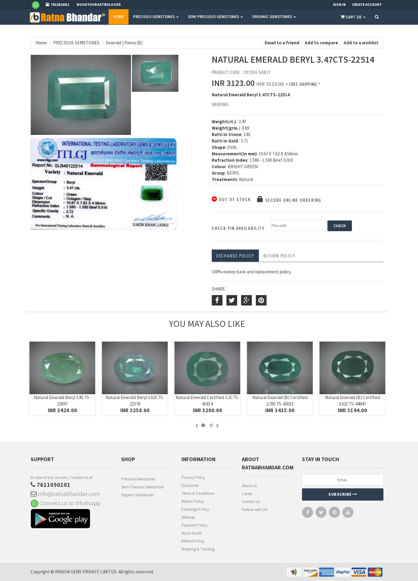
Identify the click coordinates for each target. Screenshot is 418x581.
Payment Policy (194, 525)
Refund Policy (192, 541)
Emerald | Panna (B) (124, 43)
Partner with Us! (254, 509)
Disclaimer (190, 485)
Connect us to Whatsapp (69, 503)
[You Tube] (348, 513)
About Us (249, 485)
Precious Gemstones (138, 479)
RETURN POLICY (279, 255)
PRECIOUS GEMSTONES (154, 16)
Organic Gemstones (137, 495)
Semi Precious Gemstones (142, 487)
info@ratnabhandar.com (68, 494)
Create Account (367, 4)
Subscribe (340, 494)
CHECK (340, 225)
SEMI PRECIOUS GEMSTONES (214, 16)
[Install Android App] (71, 519)
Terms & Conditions (197, 493)
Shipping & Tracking (198, 549)
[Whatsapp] (38, 4)
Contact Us (251, 501)
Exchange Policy (235, 255)
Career (247, 493)
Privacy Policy (193, 477)
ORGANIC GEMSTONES (272, 16)
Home (118, 16)
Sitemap (188, 517)
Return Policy (192, 501)
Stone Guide (191, 533)
